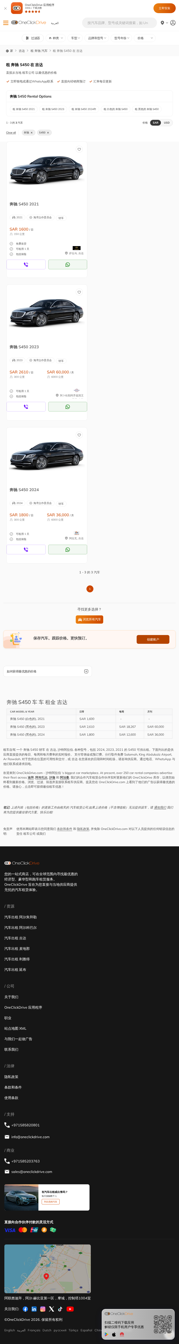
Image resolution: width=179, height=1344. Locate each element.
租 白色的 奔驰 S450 (115, 109)
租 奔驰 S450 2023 (53, 109)
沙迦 (52, 777)
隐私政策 (83, 829)
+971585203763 (25, 1161)
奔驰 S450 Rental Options (31, 96)
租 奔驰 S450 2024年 (84, 109)
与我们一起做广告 (18, 1039)
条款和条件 (64, 829)
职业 (7, 1018)
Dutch (47, 1330)
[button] (6, 23)
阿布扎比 (41, 777)
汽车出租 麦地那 (17, 948)
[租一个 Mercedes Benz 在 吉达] (47, 170)
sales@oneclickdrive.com (31, 1171)
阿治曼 (64, 777)
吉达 (22, 51)
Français (34, 1330)
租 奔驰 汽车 (39, 51)
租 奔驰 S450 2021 (24, 109)
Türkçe (73, 1330)
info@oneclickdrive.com (30, 1137)
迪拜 (31, 777)
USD (167, 122)
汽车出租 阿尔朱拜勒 (20, 917)
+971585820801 (25, 1125)
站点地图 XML (15, 1028)
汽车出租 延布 (15, 969)
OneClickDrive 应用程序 (39, 6)
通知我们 (160, 807)
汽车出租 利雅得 (17, 959)
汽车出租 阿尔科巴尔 (20, 927)
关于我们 (11, 997)
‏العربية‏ (21, 1330)
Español (86, 1330)
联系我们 (11, 1049)
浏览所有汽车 (92, 619)
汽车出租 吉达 (15, 938)
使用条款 (11, 1098)
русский (60, 1330)
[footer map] (47, 1268)
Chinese (101, 1330)
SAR (155, 122)
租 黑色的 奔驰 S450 (147, 109)
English (9, 1330)
